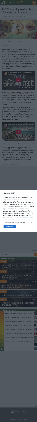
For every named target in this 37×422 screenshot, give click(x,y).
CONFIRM (9, 227)
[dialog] (18, 211)
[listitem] (18, 222)
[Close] (33, 193)
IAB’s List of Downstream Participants (20, 217)
